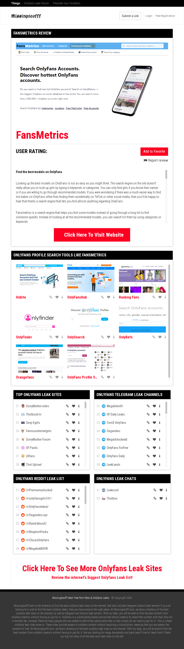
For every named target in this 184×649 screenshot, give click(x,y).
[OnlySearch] (90, 319)
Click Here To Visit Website (94, 235)
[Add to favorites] (57, 297)
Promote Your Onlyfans (66, 3)
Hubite (21, 297)
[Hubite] (39, 278)
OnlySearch (76, 337)
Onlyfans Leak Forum (36, 3)
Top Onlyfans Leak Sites (38, 394)
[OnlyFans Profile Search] (90, 358)
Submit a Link (130, 16)
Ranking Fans (129, 297)
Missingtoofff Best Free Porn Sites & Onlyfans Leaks (80, 597)
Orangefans (25, 377)
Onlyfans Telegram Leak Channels (129, 394)
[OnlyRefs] (142, 319)
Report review (157, 160)
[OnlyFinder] (39, 319)
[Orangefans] (39, 358)
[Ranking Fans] (142, 278)
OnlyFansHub (77, 297)
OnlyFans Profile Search (83, 377)
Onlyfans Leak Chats (116, 478)
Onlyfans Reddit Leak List (40, 478)
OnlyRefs (126, 337)
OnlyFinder (24, 337)
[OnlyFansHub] (90, 278)
